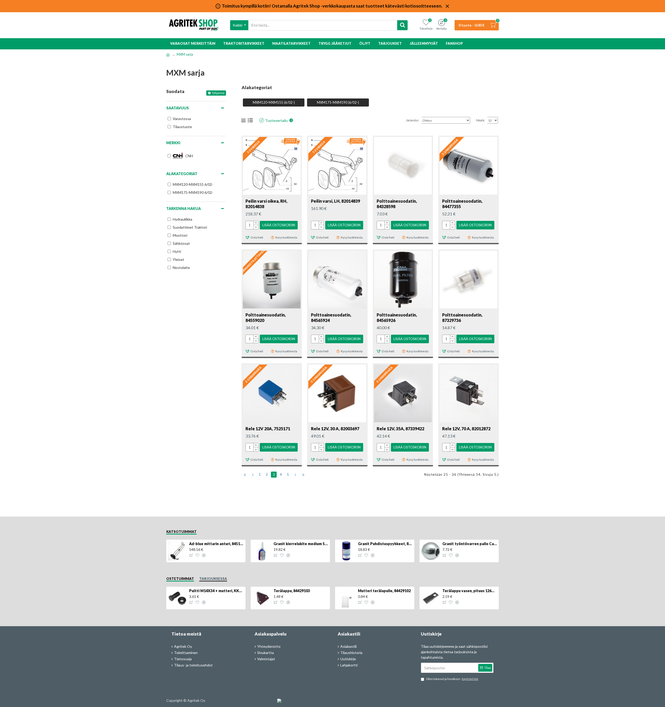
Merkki (173, 143)
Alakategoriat (181, 173)
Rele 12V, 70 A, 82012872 (466, 428)
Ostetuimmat (180, 579)
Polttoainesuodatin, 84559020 (265, 317)
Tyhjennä (218, 93)
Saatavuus (177, 108)
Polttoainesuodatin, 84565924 (331, 317)
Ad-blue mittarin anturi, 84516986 (216, 543)
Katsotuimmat (181, 532)
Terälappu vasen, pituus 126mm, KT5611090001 (469, 591)
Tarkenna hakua (183, 208)
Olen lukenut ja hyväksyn (452, 678)
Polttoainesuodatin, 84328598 (397, 204)
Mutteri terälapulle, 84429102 (384, 591)
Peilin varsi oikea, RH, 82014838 (266, 204)
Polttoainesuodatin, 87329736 (462, 317)
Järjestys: (412, 120)
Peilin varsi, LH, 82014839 (335, 201)
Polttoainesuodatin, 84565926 (397, 317)
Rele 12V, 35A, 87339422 (400, 428)
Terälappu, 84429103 (292, 591)
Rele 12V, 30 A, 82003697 (335, 428)
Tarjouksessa (213, 579)
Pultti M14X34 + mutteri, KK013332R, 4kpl (216, 591)
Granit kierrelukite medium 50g (301, 543)
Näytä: (480, 120)
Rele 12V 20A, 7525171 (267, 428)
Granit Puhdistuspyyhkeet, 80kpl (385, 543)
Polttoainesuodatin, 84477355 (462, 204)
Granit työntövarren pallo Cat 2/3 (469, 543)
